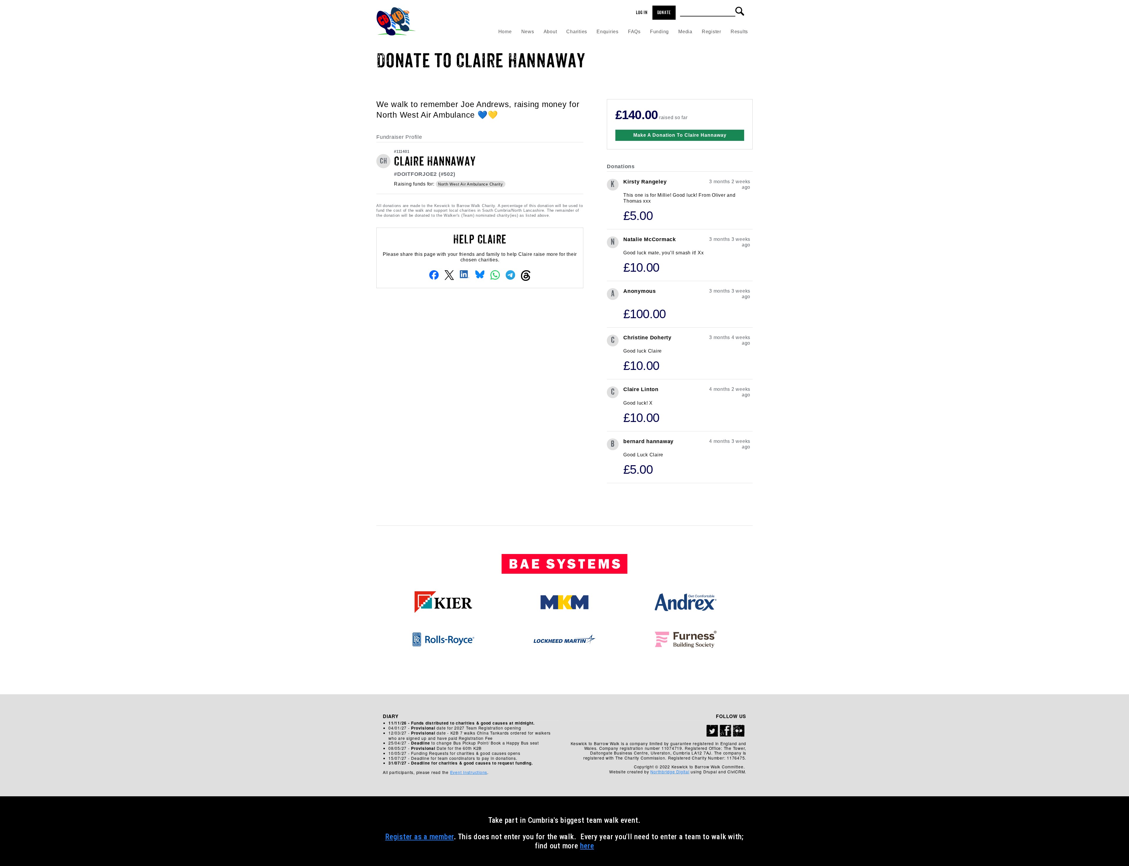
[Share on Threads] (525, 275)
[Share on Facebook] (434, 274)
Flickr (739, 731)
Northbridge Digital (669, 772)
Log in (642, 12)
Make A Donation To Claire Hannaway (679, 135)
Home (505, 31)
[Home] (396, 19)
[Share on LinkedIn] (464, 273)
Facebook (725, 731)
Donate (664, 12)
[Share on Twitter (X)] (449, 274)
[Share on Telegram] (510, 274)
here (587, 845)
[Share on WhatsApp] (495, 274)
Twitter (712, 731)
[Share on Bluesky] (480, 273)
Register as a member (419, 836)
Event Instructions (468, 772)
